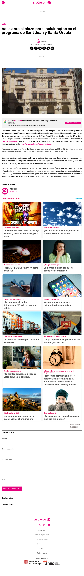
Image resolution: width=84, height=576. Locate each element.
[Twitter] (36, 48)
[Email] (52, 48)
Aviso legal (42, 530)
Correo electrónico (8, 449)
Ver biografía (13, 191)
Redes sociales (42, 553)
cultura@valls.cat (9, 141)
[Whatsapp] (44, 48)
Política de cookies (42, 539)
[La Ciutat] (42, 2)
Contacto (42, 548)
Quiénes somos (42, 544)
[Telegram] (48, 48)
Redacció (44, 41)
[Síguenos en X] (40, 525)
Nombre (4, 438)
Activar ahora (72, 123)
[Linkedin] (40, 48)
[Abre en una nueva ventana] (32, 562)
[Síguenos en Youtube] (49, 525)
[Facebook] (32, 48)
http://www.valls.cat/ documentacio (36, 144)
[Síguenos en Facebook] (35, 525)
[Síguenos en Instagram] (44, 525)
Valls (4, 24)
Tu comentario (7, 459)
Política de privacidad (42, 535)
